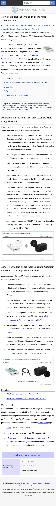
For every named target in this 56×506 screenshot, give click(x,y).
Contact (34, 483)
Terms (28, 486)
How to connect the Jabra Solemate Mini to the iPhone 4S (28, 83)
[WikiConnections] (28, 9)
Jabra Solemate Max (28, 466)
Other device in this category (17, 95)
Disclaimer (48, 483)
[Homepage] (3, 3)
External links (11, 91)
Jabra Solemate (27, 461)
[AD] (45, 353)
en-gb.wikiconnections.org (16, 483)
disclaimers (19, 109)
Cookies (40, 483)
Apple (9, 428)
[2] (24, 58)
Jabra (9, 433)
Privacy (21, 486)
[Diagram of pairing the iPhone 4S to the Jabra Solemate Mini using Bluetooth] (27, 260)
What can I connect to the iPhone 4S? (22, 394)
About (28, 483)
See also (9, 87)
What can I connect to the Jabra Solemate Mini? (26, 399)
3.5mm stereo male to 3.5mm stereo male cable (26, 438)
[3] (41, 319)
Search (33, 486)
